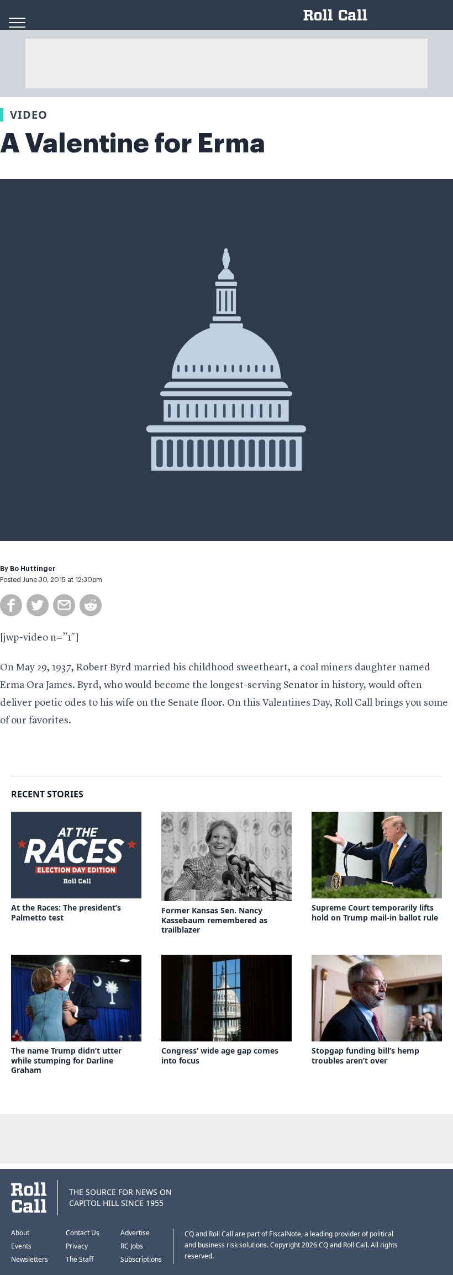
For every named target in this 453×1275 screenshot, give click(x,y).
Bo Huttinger (33, 568)
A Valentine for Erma (132, 143)
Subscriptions (141, 1259)
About (20, 1232)
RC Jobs (131, 1246)
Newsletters (29, 1259)
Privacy (77, 1246)
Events (21, 1246)
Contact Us (82, 1232)
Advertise (135, 1232)
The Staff (79, 1259)
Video (29, 114)
